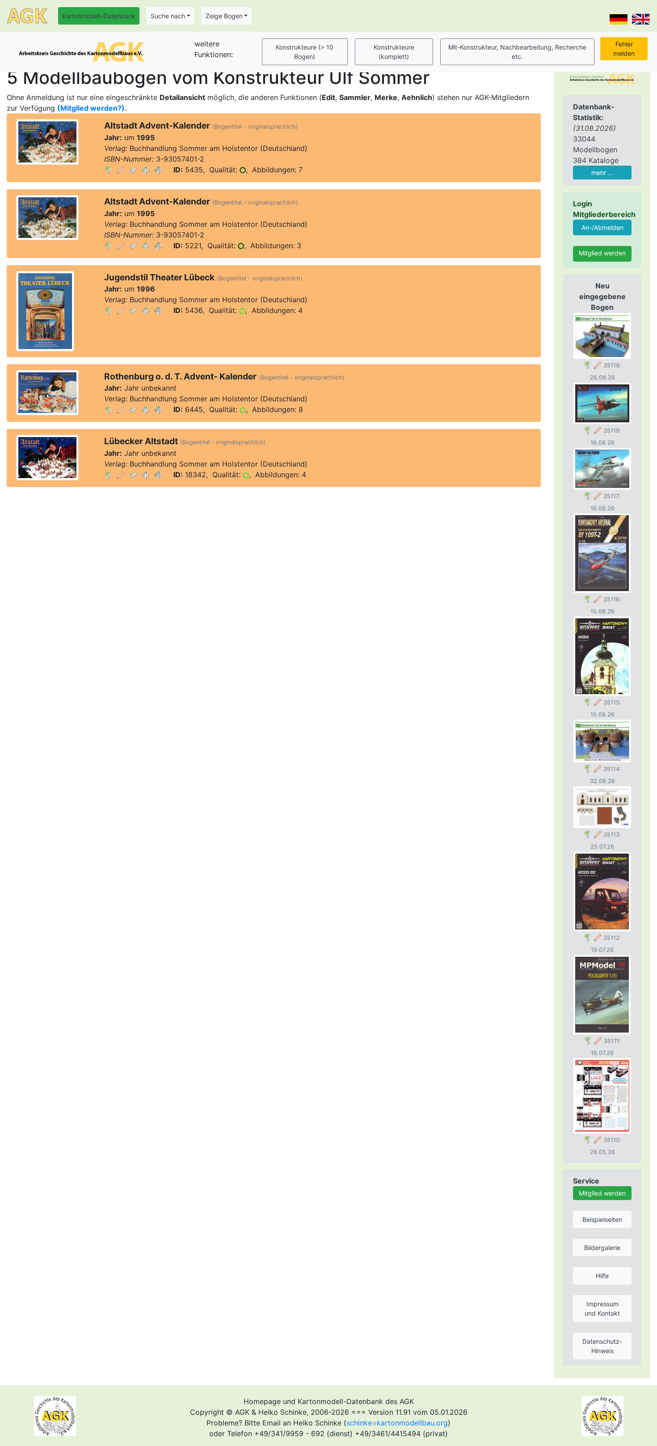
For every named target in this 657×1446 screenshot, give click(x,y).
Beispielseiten (602, 1219)
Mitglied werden (602, 253)
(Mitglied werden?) (91, 108)
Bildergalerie (602, 1247)
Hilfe (602, 1275)
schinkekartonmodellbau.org (397, 1422)
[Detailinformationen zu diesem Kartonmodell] (108, 169)
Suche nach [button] (168, 16)
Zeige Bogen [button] (224, 16)
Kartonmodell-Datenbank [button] (98, 16)
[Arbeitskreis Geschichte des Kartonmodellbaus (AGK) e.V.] (602, 78)
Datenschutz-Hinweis (602, 1346)
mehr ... (602, 172)
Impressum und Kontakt (602, 1308)
